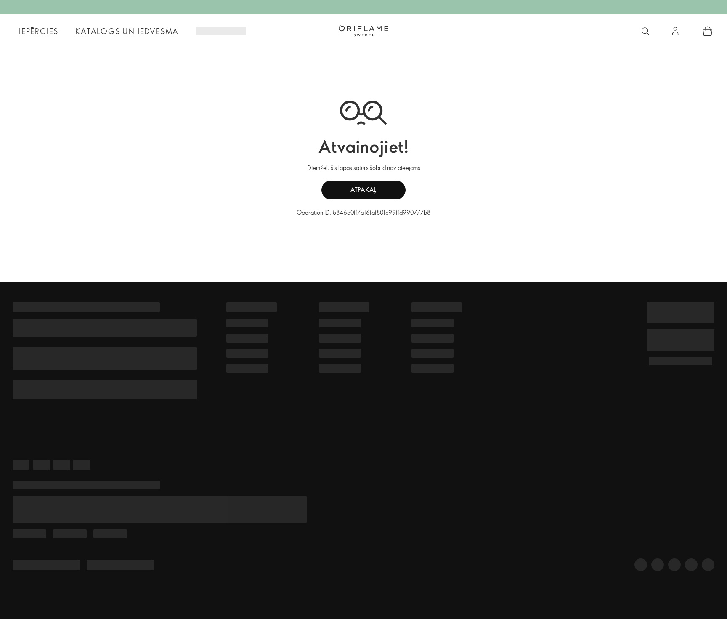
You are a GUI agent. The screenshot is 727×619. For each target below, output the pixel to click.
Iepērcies (38, 31)
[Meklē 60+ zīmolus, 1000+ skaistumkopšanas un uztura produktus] (645, 31)
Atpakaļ (363, 190)
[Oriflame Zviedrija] (363, 30)
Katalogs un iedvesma (127, 31)
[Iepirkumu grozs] (707, 31)
